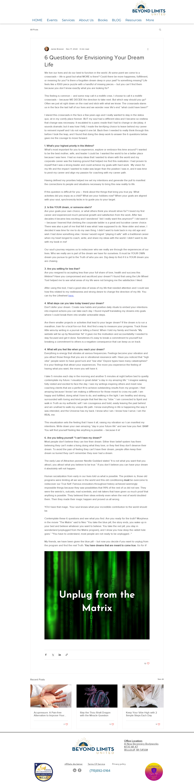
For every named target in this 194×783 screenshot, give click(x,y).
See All (161, 679)
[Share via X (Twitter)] (52, 654)
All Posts (34, 29)
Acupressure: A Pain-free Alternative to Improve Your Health (49, 714)
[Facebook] (79, 770)
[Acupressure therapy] (50, 696)
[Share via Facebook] (45, 654)
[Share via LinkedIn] (59, 654)
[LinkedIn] (74, 770)
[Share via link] (66, 654)
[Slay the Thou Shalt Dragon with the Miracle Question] (97, 696)
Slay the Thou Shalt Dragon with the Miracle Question (95, 714)
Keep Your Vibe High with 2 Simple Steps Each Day (141, 714)
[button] (160, 29)
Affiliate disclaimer (73, 764)
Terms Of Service (96, 764)
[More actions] (148, 49)
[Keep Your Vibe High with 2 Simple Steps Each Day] (143, 696)
